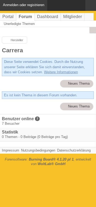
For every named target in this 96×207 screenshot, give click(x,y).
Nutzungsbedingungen (38, 150)
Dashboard (47, 16)
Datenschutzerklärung (74, 150)
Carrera (12, 50)
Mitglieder (72, 16)
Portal (8, 16)
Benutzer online (18, 119)
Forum (25, 16)
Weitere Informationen (61, 72)
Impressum (10, 150)
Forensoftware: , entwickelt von (48, 161)
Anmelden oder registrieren (23, 5)
